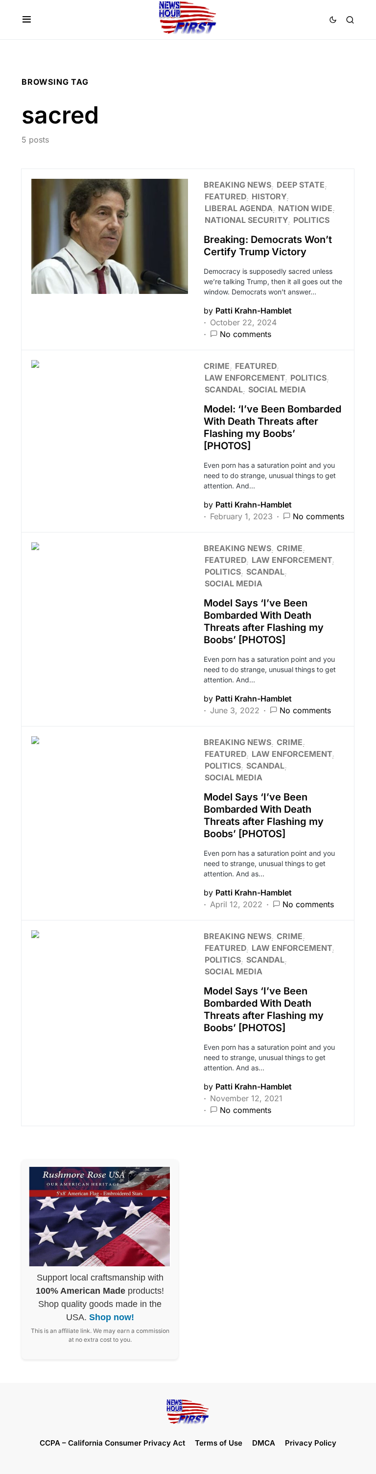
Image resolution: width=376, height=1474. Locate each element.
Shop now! (111, 1317)
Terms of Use (218, 1443)
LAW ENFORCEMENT (245, 378)
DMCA (263, 1443)
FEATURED (225, 196)
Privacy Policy (310, 1443)
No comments (245, 334)
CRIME (217, 366)
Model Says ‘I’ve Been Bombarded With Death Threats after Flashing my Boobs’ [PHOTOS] (264, 621)
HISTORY (269, 196)
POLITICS (311, 220)
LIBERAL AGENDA (239, 208)
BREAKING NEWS (237, 185)
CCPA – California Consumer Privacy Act (112, 1443)
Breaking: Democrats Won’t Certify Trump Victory (268, 246)
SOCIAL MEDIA (277, 389)
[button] (27, 19)
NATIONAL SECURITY (246, 220)
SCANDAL (224, 389)
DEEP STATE (301, 185)
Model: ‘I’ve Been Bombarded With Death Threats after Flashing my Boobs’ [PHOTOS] (272, 427)
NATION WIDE (305, 208)
